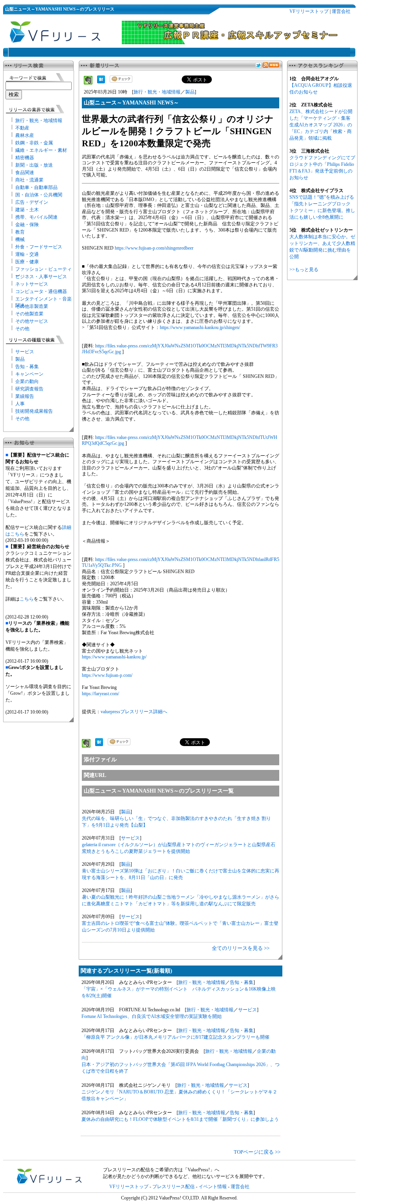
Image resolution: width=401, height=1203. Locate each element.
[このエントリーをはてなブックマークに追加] (101, 82)
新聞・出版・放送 (34, 165)
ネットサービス (31, 284)
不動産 (22, 128)
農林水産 (24, 135)
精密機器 (24, 157)
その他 (22, 328)
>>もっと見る (303, 269)
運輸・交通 (27, 254)
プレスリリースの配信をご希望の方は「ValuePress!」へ (161, 1169)
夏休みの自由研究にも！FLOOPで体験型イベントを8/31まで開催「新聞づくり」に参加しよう (180, 1119)
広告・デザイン (31, 202)
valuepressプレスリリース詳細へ (134, 711)
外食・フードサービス (38, 247)
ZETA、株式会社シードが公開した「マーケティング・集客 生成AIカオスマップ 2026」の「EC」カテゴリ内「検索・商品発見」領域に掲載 (320, 125)
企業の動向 (27, 381)
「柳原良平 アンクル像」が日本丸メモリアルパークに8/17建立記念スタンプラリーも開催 (175, 1037)
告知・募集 (27, 366)
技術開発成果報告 (34, 411)
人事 (20, 403)
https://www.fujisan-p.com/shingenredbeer (154, 248)
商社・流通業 (29, 180)
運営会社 (341, 11)
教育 (20, 232)
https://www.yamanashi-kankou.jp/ (114, 657)
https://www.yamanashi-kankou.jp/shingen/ (200, 327)
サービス (24, 351)
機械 (20, 239)
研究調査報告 (29, 389)
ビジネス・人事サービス (41, 276)
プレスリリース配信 (173, 1186)
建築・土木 (27, 209)
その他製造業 (29, 313)
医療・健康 (27, 261)
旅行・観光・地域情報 (38, 120)
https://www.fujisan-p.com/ (107, 675)
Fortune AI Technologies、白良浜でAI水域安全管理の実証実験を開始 (151, 1016)
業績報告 (24, 396)
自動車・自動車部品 (36, 187)
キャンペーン (29, 374)
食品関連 (24, 172)
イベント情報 (213, 1186)
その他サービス (31, 321)
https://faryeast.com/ (100, 693)
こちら (27, 599)
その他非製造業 (31, 306)
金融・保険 (27, 224)
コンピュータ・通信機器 (41, 291)
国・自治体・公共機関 (38, 195)
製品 (20, 359)
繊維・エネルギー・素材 (41, 150)
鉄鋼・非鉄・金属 (34, 143)
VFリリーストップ (309, 11)
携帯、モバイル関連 (36, 217)
